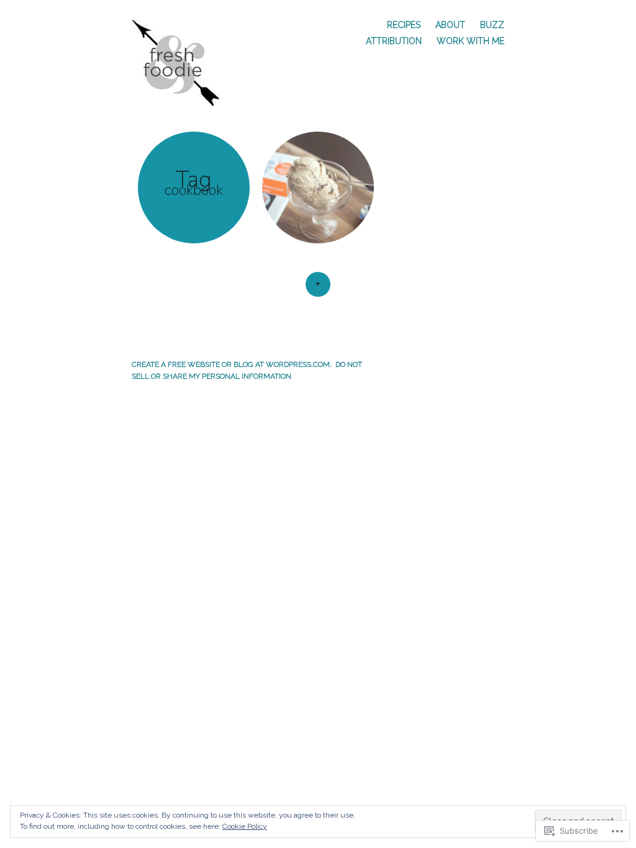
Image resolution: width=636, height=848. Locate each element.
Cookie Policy (244, 826)
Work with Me (470, 41)
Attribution (394, 41)
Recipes (403, 25)
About (450, 25)
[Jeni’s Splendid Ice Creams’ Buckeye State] (318, 187)
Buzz (492, 25)
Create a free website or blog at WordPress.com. (232, 364)
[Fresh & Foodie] (182, 62)
